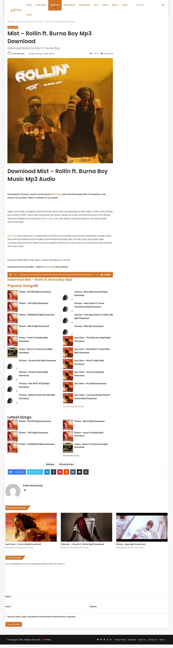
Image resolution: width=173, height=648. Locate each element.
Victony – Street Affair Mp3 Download (37, 360)
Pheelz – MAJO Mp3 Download (34, 326)
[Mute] (101, 274)
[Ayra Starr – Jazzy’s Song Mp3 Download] (68, 375)
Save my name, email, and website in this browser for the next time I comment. (42, 617)
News (96, 5)
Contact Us (152, 640)
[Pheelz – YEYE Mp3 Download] (12, 307)
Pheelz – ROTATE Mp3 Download (35, 292)
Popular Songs (22, 285)
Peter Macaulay (18, 54)
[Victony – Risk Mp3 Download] (68, 329)
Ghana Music (84, 5)
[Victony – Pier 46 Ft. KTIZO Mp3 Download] (12, 387)
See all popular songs (73, 406)
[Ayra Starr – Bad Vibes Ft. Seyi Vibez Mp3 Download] (68, 352)
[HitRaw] (16, 10)
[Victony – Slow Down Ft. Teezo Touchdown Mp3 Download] (68, 307)
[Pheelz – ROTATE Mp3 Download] (12, 295)
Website (93, 606)
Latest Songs (19, 417)
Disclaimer (132, 640)
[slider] (108, 274)
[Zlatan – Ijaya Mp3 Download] (142, 527)
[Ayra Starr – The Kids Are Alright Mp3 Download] (68, 341)
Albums (115, 5)
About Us (142, 640)
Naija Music (55, 5)
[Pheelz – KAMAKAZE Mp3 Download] (12, 318)
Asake (50, 464)
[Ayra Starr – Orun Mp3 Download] (68, 387)
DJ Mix (125, 5)
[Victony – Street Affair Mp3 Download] (12, 364)
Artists (29, 15)
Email (8, 606)
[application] (60, 274)
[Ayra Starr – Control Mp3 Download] (31, 527)
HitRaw (48, 640)
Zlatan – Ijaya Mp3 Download (130, 544)
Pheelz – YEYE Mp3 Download (33, 303)
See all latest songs (71, 455)
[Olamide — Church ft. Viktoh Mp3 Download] (86, 527)
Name (8, 596)
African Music (69, 5)
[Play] (11, 274)
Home (29, 5)
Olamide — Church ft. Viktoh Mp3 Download (82, 544)
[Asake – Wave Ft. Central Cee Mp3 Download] (12, 352)
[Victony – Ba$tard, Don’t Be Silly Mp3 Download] (12, 398)
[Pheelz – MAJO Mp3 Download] (12, 329)
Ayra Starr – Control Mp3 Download (23, 544)
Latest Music (41, 5)
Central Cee (67, 464)
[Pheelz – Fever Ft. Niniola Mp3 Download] (12, 341)
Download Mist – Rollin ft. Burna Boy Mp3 (39, 279)
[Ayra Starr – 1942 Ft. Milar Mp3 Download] (68, 364)
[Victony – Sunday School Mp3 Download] (12, 375)
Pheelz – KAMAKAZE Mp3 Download (36, 314)
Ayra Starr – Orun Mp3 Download (90, 383)
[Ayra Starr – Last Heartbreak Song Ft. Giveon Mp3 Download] (68, 398)
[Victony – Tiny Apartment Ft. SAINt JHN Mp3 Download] (68, 318)
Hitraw (162, 640)
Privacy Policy (120, 640)
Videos (105, 5)
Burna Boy (57, 194)
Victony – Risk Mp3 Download (88, 326)
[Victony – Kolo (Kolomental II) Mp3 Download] (68, 295)
